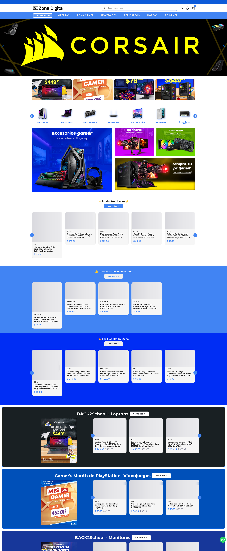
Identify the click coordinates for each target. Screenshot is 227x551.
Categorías (43, 15)
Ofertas (64, 15)
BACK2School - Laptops (102, 409)
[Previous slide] (32, 112)
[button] (224, 45)
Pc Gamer (171, 15)
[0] (193, 8)
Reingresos (132, 15)
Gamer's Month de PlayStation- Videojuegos (103, 478)
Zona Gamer (85, 15)
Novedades (109, 15)
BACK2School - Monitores (102, 548)
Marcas (152, 15)
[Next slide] (195, 112)
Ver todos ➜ (113, 201)
